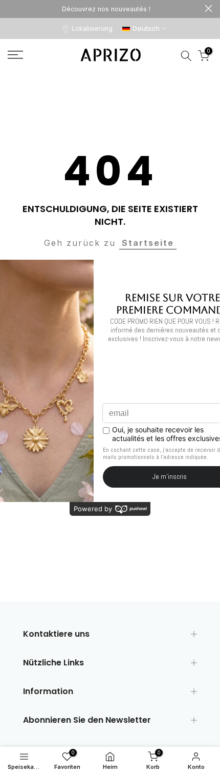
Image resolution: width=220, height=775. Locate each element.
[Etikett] (106, 9)
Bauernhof (208, 8)
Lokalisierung (92, 28)
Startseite (148, 243)
